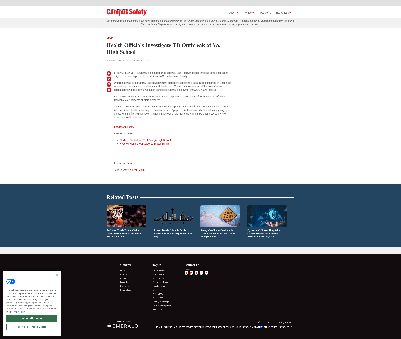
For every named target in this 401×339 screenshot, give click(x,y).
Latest (232, 13)
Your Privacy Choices (247, 327)
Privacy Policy (19, 312)
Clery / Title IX (158, 278)
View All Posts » (158, 271)
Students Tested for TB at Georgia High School (145, 140)
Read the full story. (124, 126)
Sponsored (124, 286)
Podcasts (124, 282)
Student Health (136, 169)
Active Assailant (159, 274)
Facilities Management (161, 306)
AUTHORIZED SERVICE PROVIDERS (189, 327)
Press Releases (126, 290)
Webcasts (265, 13)
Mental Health (158, 290)
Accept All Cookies (32, 318)
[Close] (57, 275)
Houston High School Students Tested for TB (144, 143)
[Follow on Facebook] (186, 273)
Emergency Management (162, 282)
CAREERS (168, 327)
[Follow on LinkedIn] (196, 273)
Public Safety (157, 294)
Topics (248, 13)
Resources (282, 13)
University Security (160, 310)
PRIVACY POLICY (286, 327)
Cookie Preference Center (32, 327)
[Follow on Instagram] (191, 273)
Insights (123, 274)
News (110, 38)
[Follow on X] (201, 273)
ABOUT (159, 327)
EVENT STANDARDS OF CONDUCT (219, 327)
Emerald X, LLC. (271, 322)
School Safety (157, 298)
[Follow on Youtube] (206, 273)
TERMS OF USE (270, 327)
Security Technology (160, 302)
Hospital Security (159, 286)
